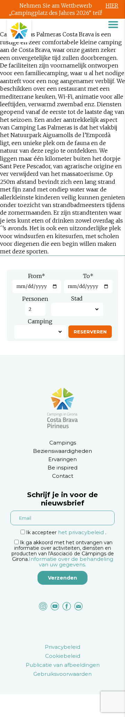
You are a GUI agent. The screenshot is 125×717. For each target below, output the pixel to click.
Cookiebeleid (62, 656)
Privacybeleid (62, 647)
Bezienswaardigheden (62, 451)
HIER (112, 5)
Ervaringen (62, 459)
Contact (62, 476)
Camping (40, 321)
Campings (62, 442)
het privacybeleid (81, 532)
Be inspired (62, 467)
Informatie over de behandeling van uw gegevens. (71, 562)
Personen (35, 298)
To (88, 275)
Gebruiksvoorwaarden (62, 674)
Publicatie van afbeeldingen (63, 665)
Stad (77, 298)
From (36, 275)
